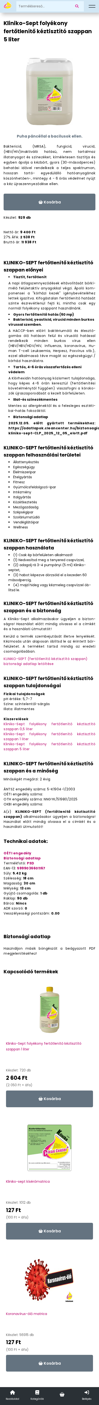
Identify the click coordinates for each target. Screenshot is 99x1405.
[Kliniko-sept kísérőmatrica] (49, 1150)
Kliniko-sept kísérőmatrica (28, 1181)
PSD (30, 863)
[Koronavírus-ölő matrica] (49, 1282)
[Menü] (92, 6)
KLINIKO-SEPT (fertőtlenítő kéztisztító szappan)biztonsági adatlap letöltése (46, 661)
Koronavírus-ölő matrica (26, 1313)
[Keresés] (78, 6)
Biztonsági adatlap (22, 858)
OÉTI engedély (17, 853)
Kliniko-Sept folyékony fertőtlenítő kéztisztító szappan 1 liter (43, 1046)
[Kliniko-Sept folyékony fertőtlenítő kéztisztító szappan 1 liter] (49, 1012)
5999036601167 (31, 868)
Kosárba (52, 202)
